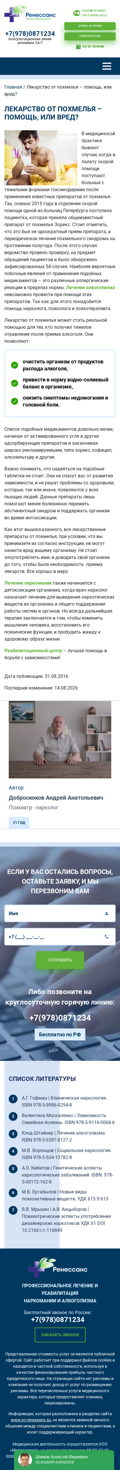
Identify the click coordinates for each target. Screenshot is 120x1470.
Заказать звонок (60, 1334)
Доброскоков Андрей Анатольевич (56, 797)
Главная (13, 87)
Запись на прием (90, 25)
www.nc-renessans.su (31, 1420)
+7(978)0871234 (30, 33)
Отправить (60, 960)
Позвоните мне (90, 36)
